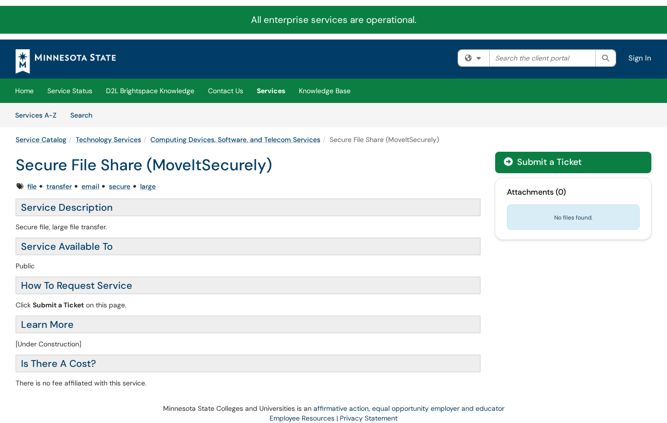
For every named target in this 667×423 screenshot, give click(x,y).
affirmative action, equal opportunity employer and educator (408, 408)
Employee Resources (302, 418)
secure (119, 186)
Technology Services (108, 139)
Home (24, 90)
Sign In (639, 58)
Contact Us (225, 90)
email (90, 186)
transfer (59, 186)
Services (271, 90)
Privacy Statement (368, 418)
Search (84, 115)
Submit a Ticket (548, 162)
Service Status (69, 90)
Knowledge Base (325, 90)
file (32, 186)
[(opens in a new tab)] (66, 61)
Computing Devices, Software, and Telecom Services (235, 139)
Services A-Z (36, 115)
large (148, 186)
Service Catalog (41, 139)
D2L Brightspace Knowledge (150, 90)
